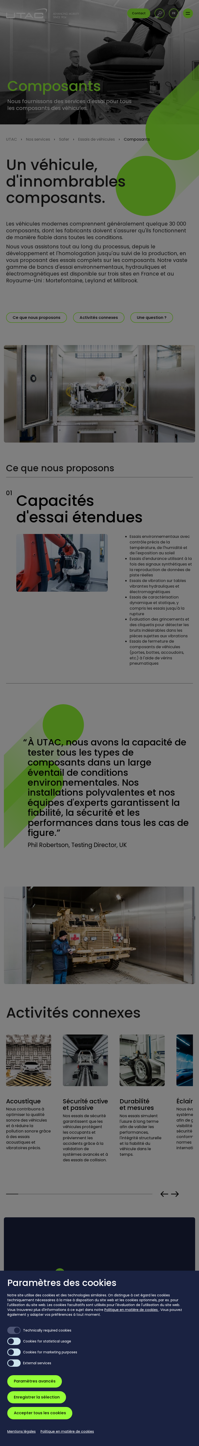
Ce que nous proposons (36, 317)
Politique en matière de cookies (131, 1309)
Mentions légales (21, 1431)
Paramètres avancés (35, 1381)
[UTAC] (42, 13)
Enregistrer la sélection (37, 1397)
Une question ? (151, 317)
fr (173, 13)
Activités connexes (99, 317)
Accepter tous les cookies (40, 1413)
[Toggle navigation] (188, 13)
